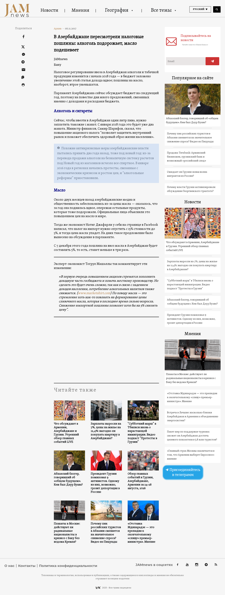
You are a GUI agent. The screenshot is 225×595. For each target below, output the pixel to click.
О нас (9, 565)
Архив (59, 28)
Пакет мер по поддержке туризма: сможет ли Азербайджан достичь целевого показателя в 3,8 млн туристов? (192, 435)
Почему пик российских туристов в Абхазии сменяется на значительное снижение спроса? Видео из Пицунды (106, 533)
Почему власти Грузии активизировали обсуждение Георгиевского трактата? (191, 189)
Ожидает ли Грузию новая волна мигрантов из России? (187, 174)
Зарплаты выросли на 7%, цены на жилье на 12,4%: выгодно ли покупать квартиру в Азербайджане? (106, 431)
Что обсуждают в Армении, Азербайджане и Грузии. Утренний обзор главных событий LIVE (66, 433)
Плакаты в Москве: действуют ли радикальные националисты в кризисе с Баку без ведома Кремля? (67, 533)
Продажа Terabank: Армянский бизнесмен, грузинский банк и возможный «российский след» (186, 156)
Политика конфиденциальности (68, 565)
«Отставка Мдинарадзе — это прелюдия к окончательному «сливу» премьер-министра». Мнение (141, 533)
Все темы (161, 10)
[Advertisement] (106, 350)
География (116, 10)
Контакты (26, 565)
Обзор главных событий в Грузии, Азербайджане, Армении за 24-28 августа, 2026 (141, 481)
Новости (49, 11)
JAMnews (61, 59)
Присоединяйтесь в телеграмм (184, 472)
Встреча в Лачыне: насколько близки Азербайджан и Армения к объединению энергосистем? (192, 416)
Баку (57, 65)
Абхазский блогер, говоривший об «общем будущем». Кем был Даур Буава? (68, 479)
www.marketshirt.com (94, 293)
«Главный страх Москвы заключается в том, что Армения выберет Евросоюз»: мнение (190, 455)
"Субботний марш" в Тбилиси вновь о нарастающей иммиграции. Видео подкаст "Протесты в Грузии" (142, 433)
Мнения (80, 11)
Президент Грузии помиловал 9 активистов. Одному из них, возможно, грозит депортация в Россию (105, 483)
